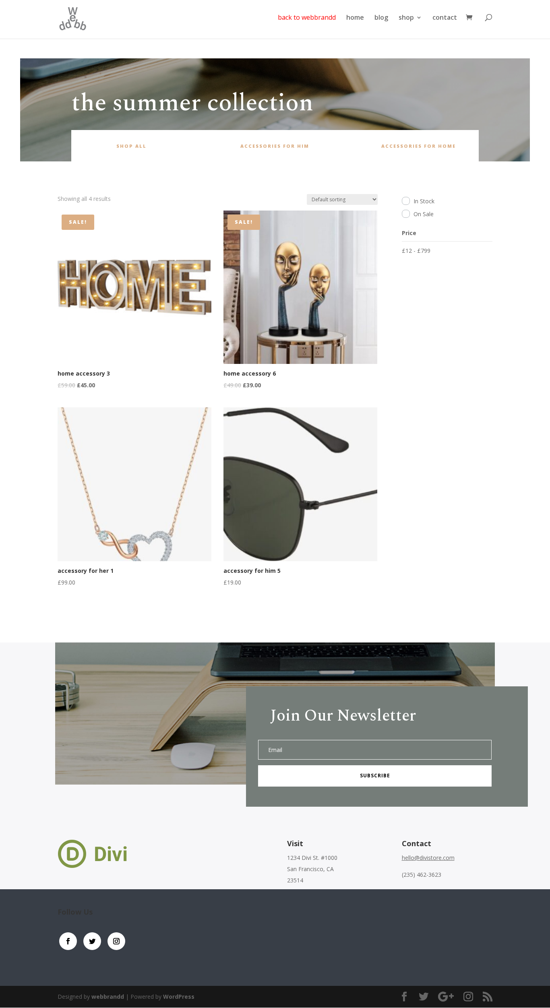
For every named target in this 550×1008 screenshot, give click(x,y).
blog (381, 18)
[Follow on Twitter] (92, 941)
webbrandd (107, 996)
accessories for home (418, 146)
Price (409, 233)
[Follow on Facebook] (68, 941)
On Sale (424, 214)
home (355, 18)
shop (406, 18)
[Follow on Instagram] (116, 941)
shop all (131, 146)
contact (444, 18)
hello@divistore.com (428, 857)
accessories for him (274, 146)
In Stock (424, 201)
